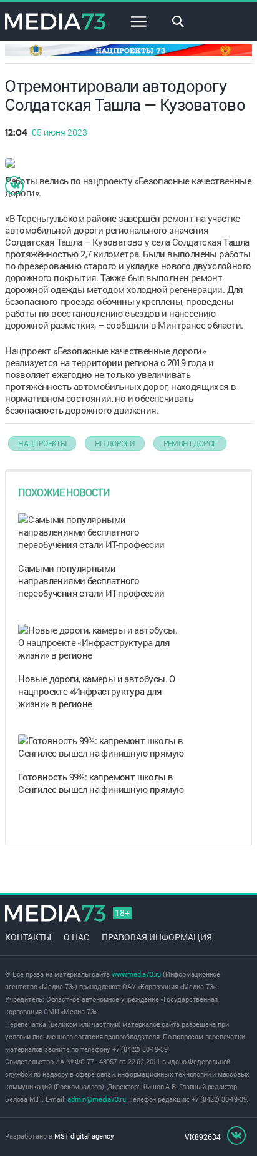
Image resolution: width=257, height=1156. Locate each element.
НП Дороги (115, 443)
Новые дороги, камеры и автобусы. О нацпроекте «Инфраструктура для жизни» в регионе (96, 691)
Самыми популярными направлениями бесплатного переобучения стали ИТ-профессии (91, 580)
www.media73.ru (136, 974)
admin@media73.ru (96, 1099)
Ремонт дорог (190, 443)
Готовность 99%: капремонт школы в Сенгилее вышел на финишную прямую (100, 782)
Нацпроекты (42, 443)
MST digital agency (84, 1135)
